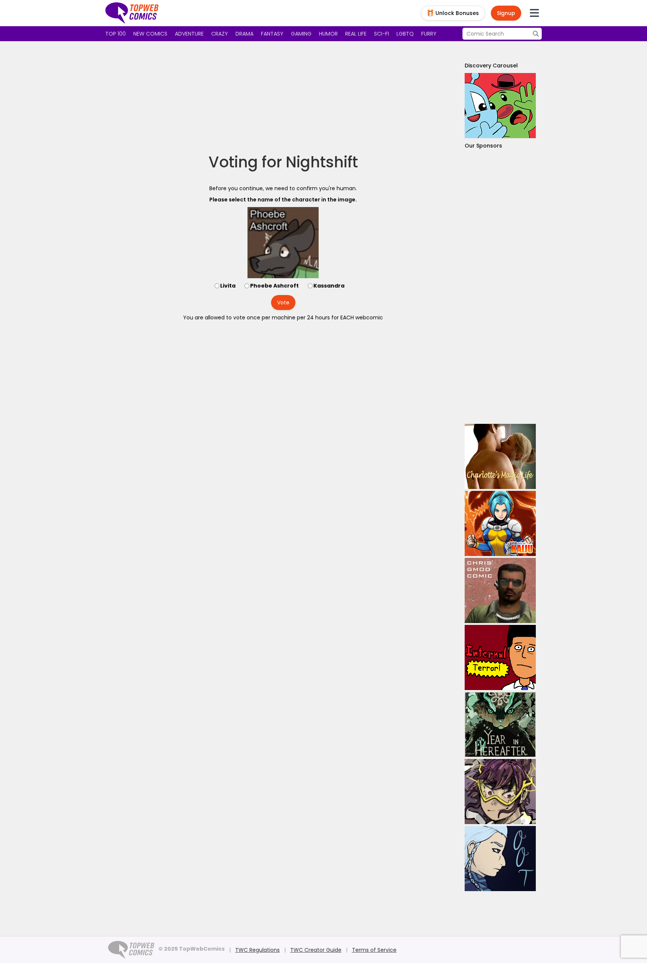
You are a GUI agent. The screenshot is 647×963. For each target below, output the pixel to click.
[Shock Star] (500, 791)
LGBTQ (405, 33)
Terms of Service (374, 950)
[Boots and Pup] (500, 105)
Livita (228, 285)
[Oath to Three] (500, 858)
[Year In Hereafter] (500, 724)
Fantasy (272, 33)
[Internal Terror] (500, 657)
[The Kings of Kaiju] (500, 523)
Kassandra (328, 285)
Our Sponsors (483, 145)
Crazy (219, 33)
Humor (328, 33)
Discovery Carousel (491, 65)
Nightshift (322, 162)
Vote (283, 302)
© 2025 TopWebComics (191, 949)
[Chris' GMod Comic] (500, 590)
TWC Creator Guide (315, 950)
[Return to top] (132, 13)
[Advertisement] (283, 97)
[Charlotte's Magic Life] (500, 456)
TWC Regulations (257, 950)
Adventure (189, 33)
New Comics (150, 33)
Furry (429, 33)
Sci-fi (381, 33)
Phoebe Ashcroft (274, 285)
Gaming (301, 33)
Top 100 (115, 33)
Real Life (356, 33)
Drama (244, 33)
